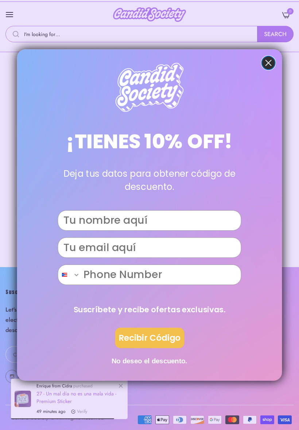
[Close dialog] (268, 63)
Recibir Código (150, 338)
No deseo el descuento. (149, 361)
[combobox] (69, 275)
